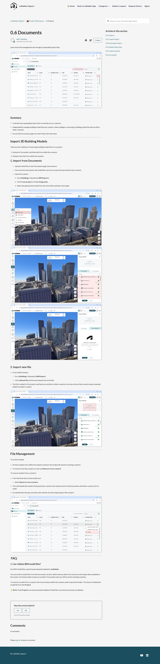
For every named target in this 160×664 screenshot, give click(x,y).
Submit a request (119, 6)
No (26, 610)
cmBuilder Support (17, 21)
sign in (18, 640)
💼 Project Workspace (35, 21)
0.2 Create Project (112, 39)
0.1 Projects (110, 35)
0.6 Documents (111, 55)
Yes (18, 610)
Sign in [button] (147, 6)
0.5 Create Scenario (113, 51)
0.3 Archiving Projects (114, 43)
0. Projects (50, 21)
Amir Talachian (21, 39)
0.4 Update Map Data (114, 47)
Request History (135, 6)
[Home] (13, 6)
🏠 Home (71, 6)
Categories (103, 6)
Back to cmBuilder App (86, 6)
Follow (97, 40)
